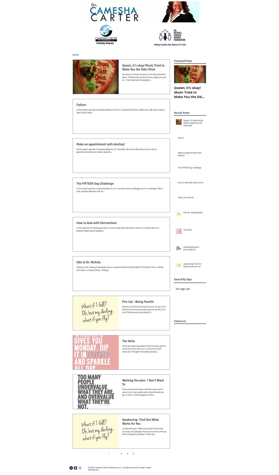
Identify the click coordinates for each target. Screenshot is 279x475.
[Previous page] (109, 453)
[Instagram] (80, 468)
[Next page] (133, 453)
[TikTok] (71, 468)
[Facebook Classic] (75, 468)
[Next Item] (201, 74)
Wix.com (95, 470)
